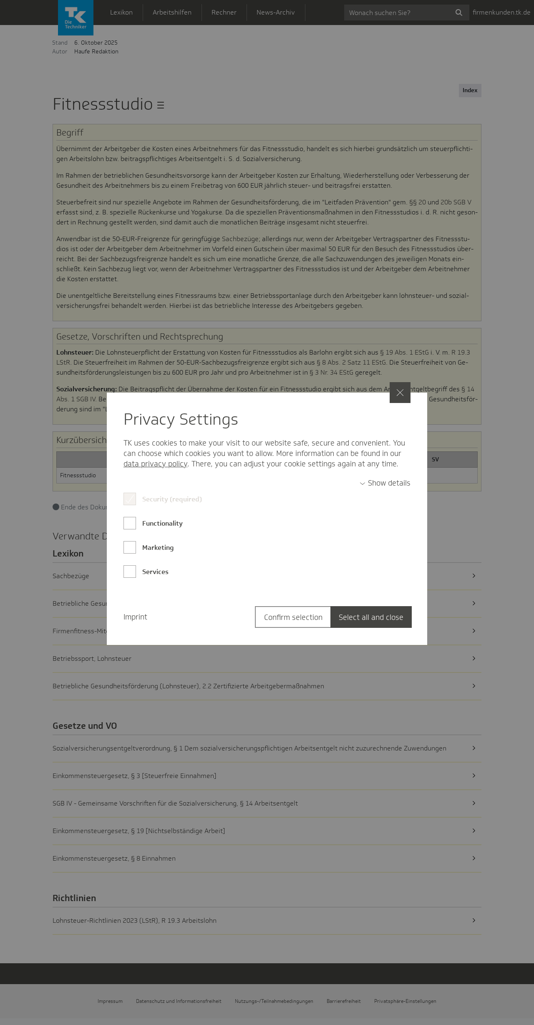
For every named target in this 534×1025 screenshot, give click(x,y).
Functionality (162, 523)
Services (155, 571)
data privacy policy (155, 464)
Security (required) (172, 499)
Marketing (158, 547)
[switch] (385, 483)
